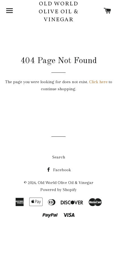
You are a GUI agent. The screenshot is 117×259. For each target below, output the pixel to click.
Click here (98, 81)
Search (58, 157)
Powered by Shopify (58, 189)
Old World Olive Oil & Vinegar (59, 12)
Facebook (61, 169)
